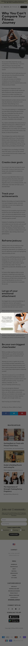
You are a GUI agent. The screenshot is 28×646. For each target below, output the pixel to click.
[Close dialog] (26, 313)
